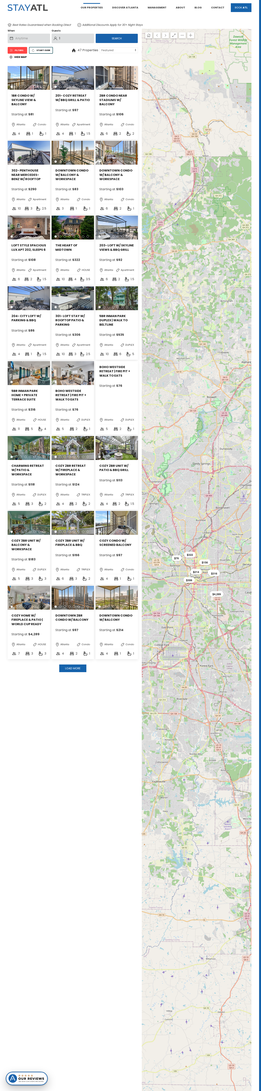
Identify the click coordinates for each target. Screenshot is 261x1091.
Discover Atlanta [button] (125, 7)
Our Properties (92, 7)
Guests (56, 30)
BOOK (241, 7)
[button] (190, 554)
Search (117, 38)
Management (157, 7)
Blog (198, 7)
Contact (217, 7)
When (11, 30)
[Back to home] (28, 7)
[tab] (12, 87)
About (180, 7)
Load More (72, 668)
